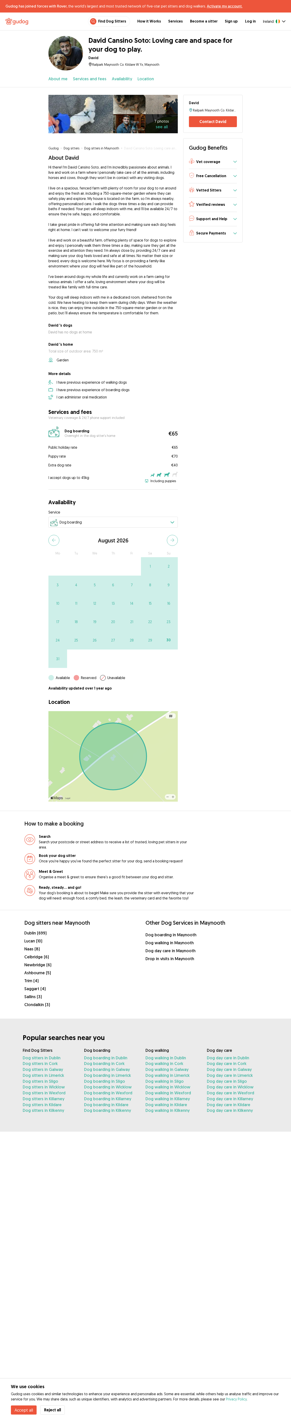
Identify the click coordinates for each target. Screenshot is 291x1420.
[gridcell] (150, 566)
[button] (213, 162)
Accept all (24, 1409)
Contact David (212, 121)
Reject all (52, 1409)
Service (54, 512)
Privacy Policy (236, 1399)
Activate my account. (224, 6)
